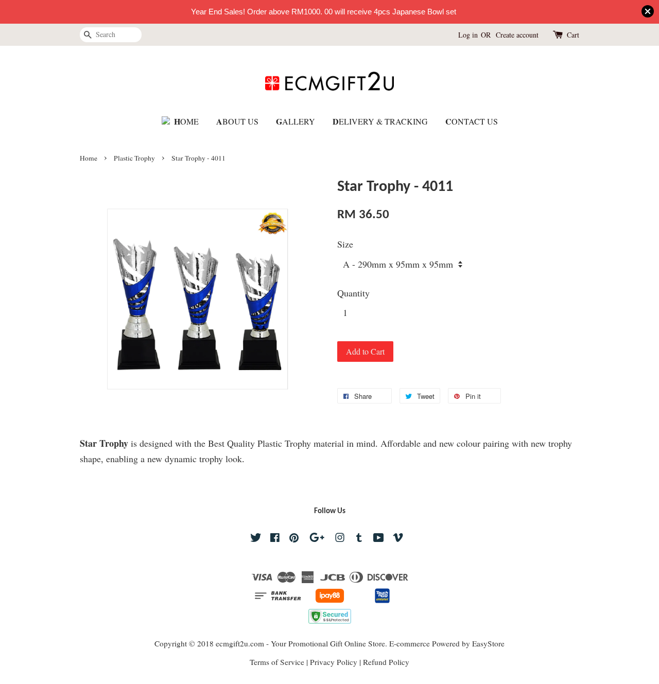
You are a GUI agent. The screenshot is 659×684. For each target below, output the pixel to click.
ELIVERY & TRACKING (380, 121)
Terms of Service (277, 662)
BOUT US (237, 121)
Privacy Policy (333, 662)
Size (345, 244)
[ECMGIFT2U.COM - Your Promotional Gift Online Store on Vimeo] (398, 539)
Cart (573, 35)
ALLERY (295, 121)
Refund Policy (386, 662)
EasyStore (488, 643)
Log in (468, 35)
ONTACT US (471, 121)
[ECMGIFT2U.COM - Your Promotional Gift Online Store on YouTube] (379, 539)
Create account (517, 35)
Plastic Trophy (134, 158)
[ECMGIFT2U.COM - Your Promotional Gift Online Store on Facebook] (275, 539)
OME (186, 121)
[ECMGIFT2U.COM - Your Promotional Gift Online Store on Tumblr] (359, 539)
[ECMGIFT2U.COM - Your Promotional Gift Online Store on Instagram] (339, 539)
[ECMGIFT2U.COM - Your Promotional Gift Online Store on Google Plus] (316, 539)
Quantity (353, 293)
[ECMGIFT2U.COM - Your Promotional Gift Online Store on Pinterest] (294, 539)
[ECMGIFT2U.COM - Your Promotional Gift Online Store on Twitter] (256, 539)
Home (88, 158)
